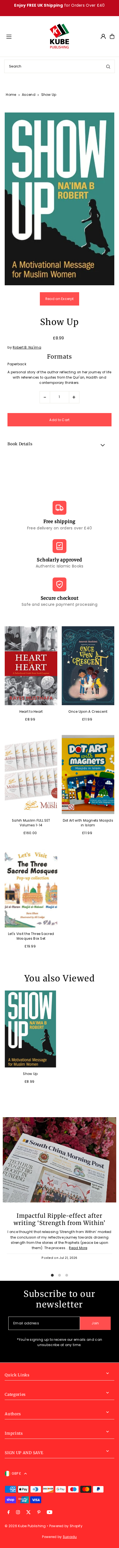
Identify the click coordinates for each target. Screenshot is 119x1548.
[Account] (103, 36)
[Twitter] (28, 1512)
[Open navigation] (25, 36)
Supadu (70, 1537)
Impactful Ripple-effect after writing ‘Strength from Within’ (59, 1219)
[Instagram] (18, 1512)
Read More (78, 1248)
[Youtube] (49, 1512)
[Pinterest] (38, 1512)
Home (11, 94)
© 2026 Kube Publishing (25, 1526)
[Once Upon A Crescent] (88, 665)
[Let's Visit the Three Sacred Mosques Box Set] (31, 888)
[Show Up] (30, 1029)
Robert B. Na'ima (27, 347)
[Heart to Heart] (31, 665)
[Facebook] (8, 1512)
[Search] (108, 66)
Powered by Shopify (65, 1526)
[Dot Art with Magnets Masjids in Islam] (88, 774)
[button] (59, 445)
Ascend (28, 94)
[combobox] (59, 66)
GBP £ (16, 1473)
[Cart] (112, 36)
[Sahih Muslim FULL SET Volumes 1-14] (31, 774)
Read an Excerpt (59, 299)
